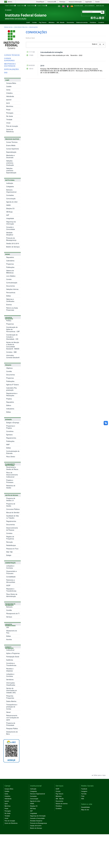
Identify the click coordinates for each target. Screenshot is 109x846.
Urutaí (8, 123)
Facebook (84, 789)
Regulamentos (11, 438)
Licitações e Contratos (10, 567)
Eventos (9, 304)
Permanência (10, 292)
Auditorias (9, 660)
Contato (34, 22)
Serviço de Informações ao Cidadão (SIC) (11, 690)
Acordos (9, 639)
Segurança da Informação (11, 223)
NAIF (8, 444)
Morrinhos (9, 106)
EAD (5, 72)
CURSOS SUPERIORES (9, 59)
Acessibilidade (78, 5)
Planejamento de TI (12, 613)
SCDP (8, 585)
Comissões (10, 195)
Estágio (8, 555)
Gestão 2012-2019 (12, 243)
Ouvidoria (101, 22)
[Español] (72, 6)
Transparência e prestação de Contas (11, 706)
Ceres (8, 90)
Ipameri (8, 100)
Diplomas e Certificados (10, 300)
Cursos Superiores (12, 149)
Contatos (9, 533)
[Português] (59, 6)
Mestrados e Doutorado (10, 156)
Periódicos (93, 22)
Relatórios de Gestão (10, 486)
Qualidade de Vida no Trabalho (12, 517)
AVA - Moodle (60, 22)
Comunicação (11, 198)
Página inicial (8, 27)
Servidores (10, 679)
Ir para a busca (31, 5)
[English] (63, 6)
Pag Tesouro (42, 22)
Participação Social (12, 656)
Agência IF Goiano (12, 384)
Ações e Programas (13, 653)
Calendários (10, 261)
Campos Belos (11, 83)
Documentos (70, 22)
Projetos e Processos (9, 481)
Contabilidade (11, 577)
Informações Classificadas (10, 684)
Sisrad (8, 712)
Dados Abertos (11, 701)
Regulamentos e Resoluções (11, 394)
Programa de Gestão (10, 505)
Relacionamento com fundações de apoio (12, 717)
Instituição (9, 183)
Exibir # (95, 44)
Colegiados (10, 186)
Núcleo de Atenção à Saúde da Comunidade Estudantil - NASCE (12, 345)
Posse (8, 109)
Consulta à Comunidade (10, 228)
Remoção (9, 542)
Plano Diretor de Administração (11, 595)
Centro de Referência (10, 130)
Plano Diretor (10, 456)
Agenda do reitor (12, 202)
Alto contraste (90, 5)
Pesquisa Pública (12, 728)
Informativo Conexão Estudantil (12, 356)
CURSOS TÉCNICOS (12, 55)
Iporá (8, 103)
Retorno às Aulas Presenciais (12, 309)
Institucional (10, 650)
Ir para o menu (21, 5)
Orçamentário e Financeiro (11, 572)
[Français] (67, 6)
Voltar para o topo (99, 775)
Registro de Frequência (10, 537)
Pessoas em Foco (12, 549)
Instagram (84, 791)
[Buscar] (102, 12)
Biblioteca (51, 22)
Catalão (8, 86)
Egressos (9, 435)
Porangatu (9, 113)
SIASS (8, 205)
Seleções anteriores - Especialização (11, 170)
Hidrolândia (10, 96)
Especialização (11, 152)
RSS (82, 799)
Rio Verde (9, 116)
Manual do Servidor (12, 512)
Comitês (9, 371)
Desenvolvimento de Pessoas (12, 529)
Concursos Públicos (20, 27)
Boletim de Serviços (13, 247)
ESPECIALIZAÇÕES (11, 69)
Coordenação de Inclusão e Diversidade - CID (12, 337)
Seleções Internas (12, 289)
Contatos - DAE (11, 352)
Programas (10, 264)
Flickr (82, 796)
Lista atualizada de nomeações (51, 52)
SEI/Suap (9, 212)
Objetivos (9, 368)
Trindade (9, 119)
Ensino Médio (10, 145)
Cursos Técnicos (11, 142)
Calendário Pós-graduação (11, 389)
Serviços (9, 617)
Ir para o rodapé (42, 5)
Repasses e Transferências (11, 590)
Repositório (10, 257)
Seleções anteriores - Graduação (10, 163)
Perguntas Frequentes (10, 697)
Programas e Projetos (10, 427)
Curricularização (11, 283)
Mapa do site (100, 5)
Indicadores (10, 409)
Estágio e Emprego (12, 422)
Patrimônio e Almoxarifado (10, 581)
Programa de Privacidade (10, 724)
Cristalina (9, 93)
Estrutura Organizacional (11, 191)
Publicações (10, 267)
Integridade (10, 218)
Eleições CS (10, 208)
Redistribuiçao (11, 545)
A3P (7, 215)
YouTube (83, 794)
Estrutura (9, 607)
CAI (7, 627)
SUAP (28, 22)
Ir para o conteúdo (10, 5)
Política (8, 320)
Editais (8, 296)
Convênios (9, 431)
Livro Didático (10, 276)
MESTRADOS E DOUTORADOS (10, 65)
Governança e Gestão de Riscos (12, 468)
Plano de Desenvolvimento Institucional (12, 474)
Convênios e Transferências (11, 664)
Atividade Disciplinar (9, 233)
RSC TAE (9, 552)
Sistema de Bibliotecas (10, 271)
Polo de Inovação (12, 126)
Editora (8, 405)
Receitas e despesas (9, 670)
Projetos (9, 399)
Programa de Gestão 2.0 (10, 499)
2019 (42, 66)
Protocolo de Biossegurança (11, 239)
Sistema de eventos (82, 22)
